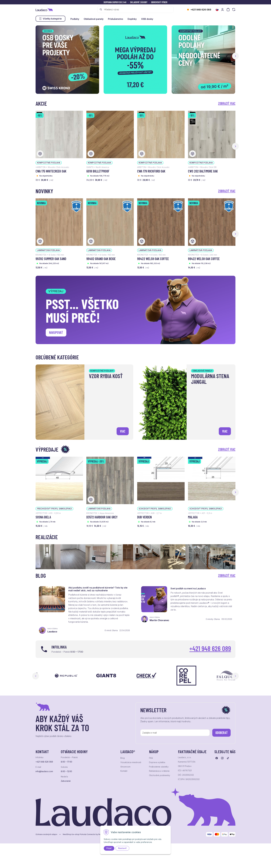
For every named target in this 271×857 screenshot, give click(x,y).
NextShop (67, 834)
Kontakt (123, 771)
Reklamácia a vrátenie (159, 771)
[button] (235, 56)
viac (122, 431)
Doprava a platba (157, 762)
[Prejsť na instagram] (222, 758)
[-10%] (59, 134)
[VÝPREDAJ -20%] (110, 480)
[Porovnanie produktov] (233, 9)
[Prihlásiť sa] (222, 9)
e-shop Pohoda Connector (84, 834)
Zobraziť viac (226, 103)
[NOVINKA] (59, 221)
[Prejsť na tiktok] (228, 758)
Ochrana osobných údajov (46, 834)
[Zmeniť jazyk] (217, 9)
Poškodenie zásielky (159, 767)
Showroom (125, 767)
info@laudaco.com (44, 771)
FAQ (151, 758)
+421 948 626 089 (201, 9)
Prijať (109, 848)
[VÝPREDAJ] (59, 480)
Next (235, 676)
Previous (35, 676)
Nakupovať (56, 332)
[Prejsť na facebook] (216, 758)
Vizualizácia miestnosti (130, 762)
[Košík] (228, 9)
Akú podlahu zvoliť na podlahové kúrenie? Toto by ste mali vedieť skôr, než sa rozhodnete (97, 589)
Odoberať (221, 733)
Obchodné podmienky (159, 775)
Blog (122, 758)
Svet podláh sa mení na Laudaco (188, 588)
